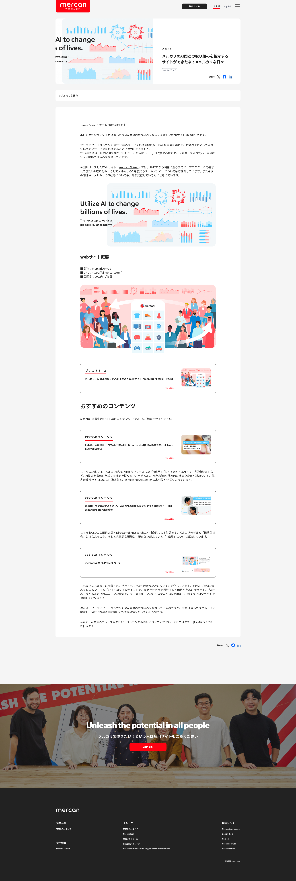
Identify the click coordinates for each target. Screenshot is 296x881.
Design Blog (227, 833)
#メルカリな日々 (68, 95)
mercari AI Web (128, 167)
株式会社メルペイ (130, 829)
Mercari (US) (128, 833)
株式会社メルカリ (63, 829)
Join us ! (148, 747)
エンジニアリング (169, 70)
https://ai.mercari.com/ (107, 272)
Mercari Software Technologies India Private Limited (146, 848)
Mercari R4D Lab (229, 843)
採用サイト (194, 6)
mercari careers (63, 848)
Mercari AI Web (228, 848)
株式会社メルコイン (131, 843)
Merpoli (225, 838)
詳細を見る (169, 387)
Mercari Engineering (231, 829)
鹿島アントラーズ (130, 838)
